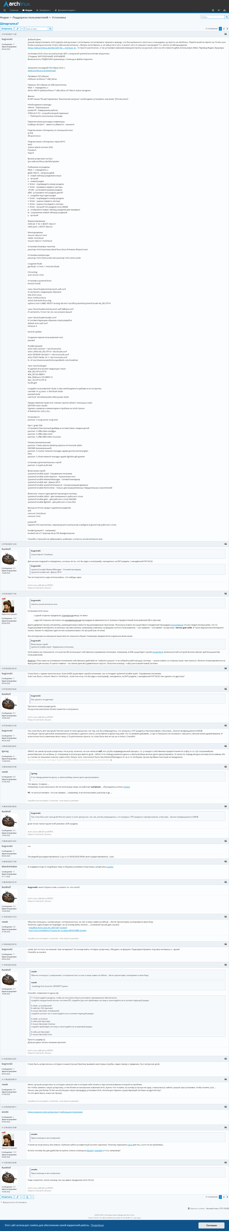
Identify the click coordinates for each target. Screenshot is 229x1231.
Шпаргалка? (9, 24)
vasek (5, 771)
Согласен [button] (211, 1225)
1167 (14, 618)
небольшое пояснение (71, 1112)
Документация (66, 10)
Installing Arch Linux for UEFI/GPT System (48, 927)
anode (5, 1111)
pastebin (99, 1150)
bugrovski (7, 39)
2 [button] (223, 28)
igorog (5, 751)
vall (3, 598)
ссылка (110, 866)
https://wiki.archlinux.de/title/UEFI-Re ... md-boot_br (52, 47)
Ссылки (5, 10)
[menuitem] (213, 10)
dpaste (90, 1150)
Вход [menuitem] (220, 10)
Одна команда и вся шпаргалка (43, 1112)
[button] (227, 29)
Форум (28, 10)
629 (14, 777)
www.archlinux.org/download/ (42, 70)
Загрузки (44, 10)
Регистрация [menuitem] (225, 10)
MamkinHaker (9, 866)
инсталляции (177, 624)
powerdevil (158, 652)
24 (13, 756)
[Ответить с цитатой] (226, 34)
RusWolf (6, 549)
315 (14, 568)
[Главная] (115, 4)
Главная (14, 10)
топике (126, 786)
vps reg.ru (137, 1218)
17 (13, 44)
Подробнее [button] (97, 1225)
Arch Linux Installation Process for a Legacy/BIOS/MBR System (57, 930)
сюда (129, 1144)
